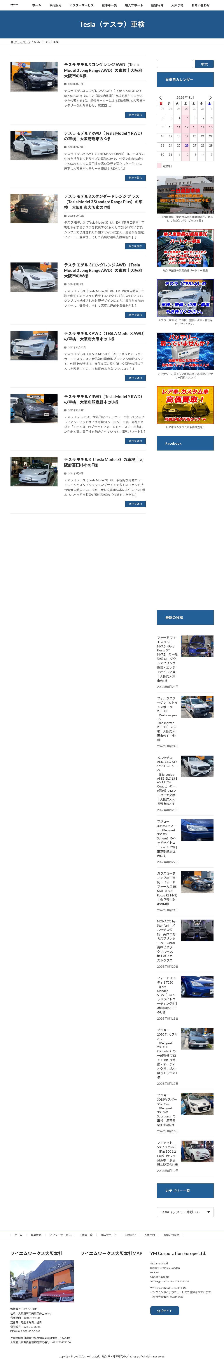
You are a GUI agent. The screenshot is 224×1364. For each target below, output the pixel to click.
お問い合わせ (171, 1234)
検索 (204, 64)
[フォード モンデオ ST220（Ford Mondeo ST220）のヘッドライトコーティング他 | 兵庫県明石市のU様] (197, 987)
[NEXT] (209, 97)
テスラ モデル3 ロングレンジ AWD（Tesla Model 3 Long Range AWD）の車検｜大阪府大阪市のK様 (103, 70)
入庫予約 (149, 1234)
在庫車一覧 (86, 1234)
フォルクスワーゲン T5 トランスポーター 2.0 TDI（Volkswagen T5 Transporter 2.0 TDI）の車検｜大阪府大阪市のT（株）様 (167, 719)
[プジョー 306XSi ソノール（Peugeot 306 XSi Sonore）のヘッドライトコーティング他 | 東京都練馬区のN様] (197, 830)
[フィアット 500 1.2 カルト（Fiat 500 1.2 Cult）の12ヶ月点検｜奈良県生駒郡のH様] (197, 1151)
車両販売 (36, 1234)
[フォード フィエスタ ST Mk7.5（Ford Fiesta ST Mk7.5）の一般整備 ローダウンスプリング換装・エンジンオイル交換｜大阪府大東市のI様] (197, 646)
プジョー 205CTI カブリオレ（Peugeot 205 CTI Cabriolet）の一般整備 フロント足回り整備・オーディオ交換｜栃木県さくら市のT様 (167, 1053)
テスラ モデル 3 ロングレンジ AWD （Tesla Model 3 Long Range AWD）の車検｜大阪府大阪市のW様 (103, 270)
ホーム (18, 1234)
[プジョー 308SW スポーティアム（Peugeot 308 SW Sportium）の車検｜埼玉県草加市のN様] (197, 1104)
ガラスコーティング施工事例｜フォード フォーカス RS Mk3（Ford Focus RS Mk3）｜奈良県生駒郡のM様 (167, 889)
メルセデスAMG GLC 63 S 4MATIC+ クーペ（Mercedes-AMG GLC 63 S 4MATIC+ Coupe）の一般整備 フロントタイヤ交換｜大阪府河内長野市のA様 (167, 781)
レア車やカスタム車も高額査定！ (185, 427)
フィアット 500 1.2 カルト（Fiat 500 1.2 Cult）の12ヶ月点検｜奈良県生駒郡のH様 (167, 1153)
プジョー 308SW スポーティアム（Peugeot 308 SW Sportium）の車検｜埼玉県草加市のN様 (167, 1110)
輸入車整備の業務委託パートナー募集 (185, 270)
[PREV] (161, 97)
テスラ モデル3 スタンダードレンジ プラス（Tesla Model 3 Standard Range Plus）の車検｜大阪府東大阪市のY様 (103, 202)
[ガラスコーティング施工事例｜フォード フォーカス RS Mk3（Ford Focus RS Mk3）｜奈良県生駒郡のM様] (197, 882)
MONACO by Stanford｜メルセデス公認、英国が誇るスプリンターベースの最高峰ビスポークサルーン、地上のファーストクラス (166, 940)
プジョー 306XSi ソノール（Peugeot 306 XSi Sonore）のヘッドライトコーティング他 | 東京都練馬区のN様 (167, 839)
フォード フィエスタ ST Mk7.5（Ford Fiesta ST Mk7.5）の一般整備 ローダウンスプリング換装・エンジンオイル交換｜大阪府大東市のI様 (167, 659)
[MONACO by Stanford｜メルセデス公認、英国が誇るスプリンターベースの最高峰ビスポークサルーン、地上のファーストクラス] (197, 930)
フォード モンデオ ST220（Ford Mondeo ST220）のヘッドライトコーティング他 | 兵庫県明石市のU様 (167, 995)
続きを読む (135, 114)
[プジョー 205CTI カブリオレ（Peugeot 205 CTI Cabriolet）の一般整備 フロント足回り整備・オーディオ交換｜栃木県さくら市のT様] (197, 1039)
